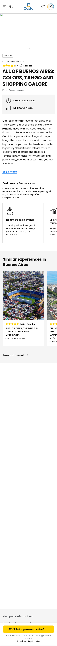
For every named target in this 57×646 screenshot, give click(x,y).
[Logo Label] (28, 6)
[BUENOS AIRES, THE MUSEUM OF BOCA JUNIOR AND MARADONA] (23, 308)
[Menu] (5, 6)
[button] (43, 6)
